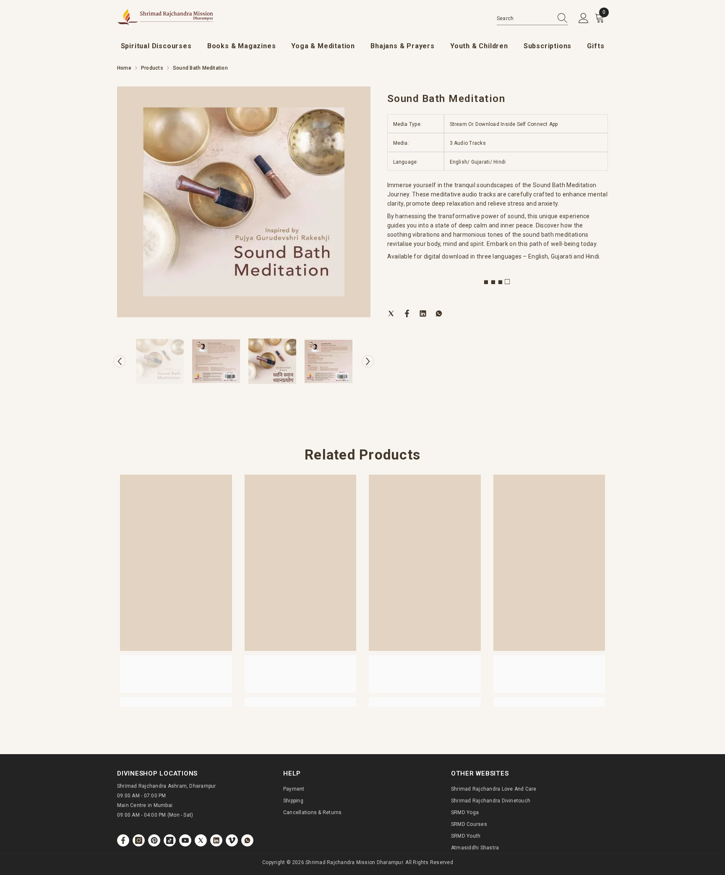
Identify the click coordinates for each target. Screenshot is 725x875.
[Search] (532, 18)
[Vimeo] (232, 840)
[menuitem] (156, 46)
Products (152, 68)
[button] (119, 361)
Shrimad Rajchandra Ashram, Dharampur (166, 786)
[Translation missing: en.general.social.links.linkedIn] (216, 840)
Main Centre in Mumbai (144, 805)
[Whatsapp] (439, 313)
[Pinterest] (154, 840)
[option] (243, 201)
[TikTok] (170, 840)
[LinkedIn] (423, 313)
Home (124, 68)
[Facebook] (407, 313)
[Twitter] (391, 313)
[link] (176, 674)
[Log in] (584, 18)
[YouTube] (185, 840)
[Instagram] (139, 840)
